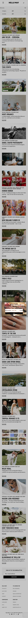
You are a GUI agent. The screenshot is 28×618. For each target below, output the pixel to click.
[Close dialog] (25, 303)
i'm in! (14, 313)
